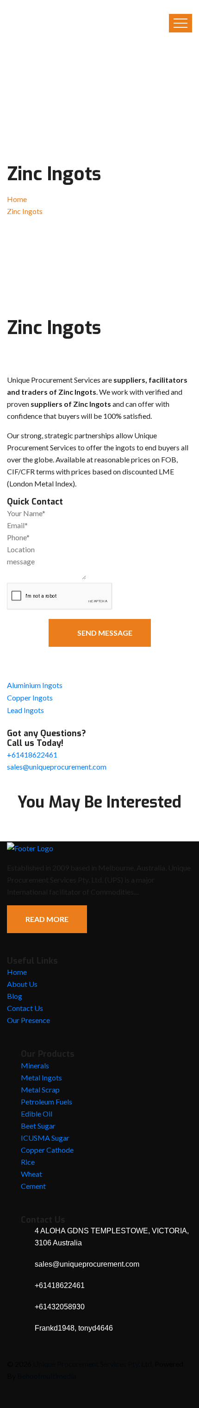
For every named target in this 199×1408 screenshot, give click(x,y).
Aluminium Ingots (34, 685)
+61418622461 (32, 754)
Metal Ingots (41, 1077)
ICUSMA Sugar (45, 1137)
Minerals (35, 1065)
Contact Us (25, 1008)
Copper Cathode (47, 1149)
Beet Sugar (38, 1125)
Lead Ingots (25, 710)
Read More (46, 919)
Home (17, 199)
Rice (28, 1161)
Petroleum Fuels (46, 1101)
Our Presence (28, 1020)
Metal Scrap (40, 1089)
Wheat (31, 1173)
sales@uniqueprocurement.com (56, 766)
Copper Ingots (30, 697)
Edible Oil (36, 1113)
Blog (14, 995)
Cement (33, 1185)
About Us (22, 983)
